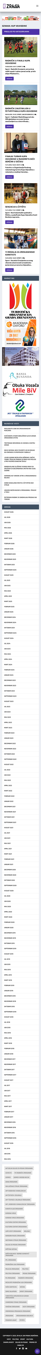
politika (25, 1269)
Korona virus (10, 1213)
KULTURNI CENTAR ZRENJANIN (15, 1222)
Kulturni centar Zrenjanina (16, 1227)
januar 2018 (8, 1054)
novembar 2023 (10, 685)
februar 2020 (9, 922)
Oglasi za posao (21, 1342)
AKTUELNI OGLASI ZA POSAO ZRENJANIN (19, 1168)
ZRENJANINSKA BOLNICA (24, 1316)
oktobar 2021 (9, 817)
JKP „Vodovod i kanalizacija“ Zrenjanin (20, 1204)
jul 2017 (7, 1085)
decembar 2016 (9, 1122)
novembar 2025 (10, 559)
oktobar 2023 (9, 691)
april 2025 (8, 596)
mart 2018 (8, 1043)
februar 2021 (9, 859)
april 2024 (8, 659)
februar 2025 (9, 606)
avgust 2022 (8, 764)
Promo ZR (33, 1342)
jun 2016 (7, 1154)
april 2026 (8, 533)
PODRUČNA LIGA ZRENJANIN (14, 1264)
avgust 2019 (8, 954)
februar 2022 (9, 796)
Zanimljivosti (8, 1342)
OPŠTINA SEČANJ (11, 1249)
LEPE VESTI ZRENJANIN (13, 1231)
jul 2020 (7, 896)
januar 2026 (8, 549)
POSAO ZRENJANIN (29, 1273)
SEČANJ (22, 1287)
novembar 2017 (10, 1064)
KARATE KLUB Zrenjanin (14, 1209)
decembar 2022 (10, 743)
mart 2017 (8, 1106)
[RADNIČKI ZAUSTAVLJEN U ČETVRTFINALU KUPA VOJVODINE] (20, 95)
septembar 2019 (10, 948)
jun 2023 (7, 712)
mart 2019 (8, 980)
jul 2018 (7, 1022)
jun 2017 (7, 1090)
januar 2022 (8, 801)
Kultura (29, 1339)
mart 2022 (8, 791)
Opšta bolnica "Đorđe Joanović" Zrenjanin (17, 1254)
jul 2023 (7, 706)
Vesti (18, 165)
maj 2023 (7, 717)
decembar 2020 (10, 869)
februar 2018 (9, 1048)
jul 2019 (7, 959)
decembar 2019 (9, 933)
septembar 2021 (10, 822)
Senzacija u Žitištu (15, 206)
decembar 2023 (10, 680)
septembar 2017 (10, 1075)
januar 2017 (8, 1117)
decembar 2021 (9, 806)
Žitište (22, 1320)
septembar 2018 (10, 1012)
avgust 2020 (9, 891)
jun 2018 (7, 1027)
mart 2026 (8, 538)
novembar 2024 (10, 622)
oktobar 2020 (9, 880)
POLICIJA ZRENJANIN (12, 1269)
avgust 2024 (9, 638)
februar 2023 (9, 733)
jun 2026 (7, 522)
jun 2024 (7, 649)
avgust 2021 (8, 827)
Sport (19, 66)
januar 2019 (8, 990)
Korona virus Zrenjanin (14, 1218)
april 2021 (8, 849)
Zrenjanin (9, 1316)
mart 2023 (8, 727)
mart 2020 (8, 917)
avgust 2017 (8, 1080)
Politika (15, 1339)
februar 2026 (9, 543)
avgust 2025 (8, 575)
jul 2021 (7, 833)
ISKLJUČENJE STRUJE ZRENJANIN (16, 1186)
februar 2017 (9, 1112)
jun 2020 (7, 901)
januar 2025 (8, 612)
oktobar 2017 (9, 1069)
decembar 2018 (10, 996)
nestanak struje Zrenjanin (15, 1240)
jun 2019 (7, 964)
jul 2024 (7, 643)
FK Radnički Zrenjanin (23, 1173)
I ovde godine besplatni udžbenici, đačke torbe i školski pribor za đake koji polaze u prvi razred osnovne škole (20, 459)
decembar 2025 (10, 554)
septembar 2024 (10, 633)
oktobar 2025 (9, 564)
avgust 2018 (8, 1017)
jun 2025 (7, 585)
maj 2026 (7, 528)
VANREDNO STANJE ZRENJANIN (15, 1302)
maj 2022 (7, 780)
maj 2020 (7, 906)
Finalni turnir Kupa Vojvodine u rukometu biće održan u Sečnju (20, 159)
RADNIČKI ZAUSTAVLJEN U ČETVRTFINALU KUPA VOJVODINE (21, 109)
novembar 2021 (10, 812)
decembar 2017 (9, 1059)
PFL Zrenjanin (10, 1260)
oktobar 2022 (9, 754)
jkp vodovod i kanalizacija (15, 1191)
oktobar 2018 (9, 1006)
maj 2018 (7, 1033)
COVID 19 (8, 1173)
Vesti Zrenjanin (28, 1307)
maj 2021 (7, 843)
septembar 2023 (10, 696)
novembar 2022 (10, 749)
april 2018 (8, 1038)
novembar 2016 (10, 1127)
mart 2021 (8, 854)
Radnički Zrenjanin (25, 1278)
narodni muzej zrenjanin (15, 1236)
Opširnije (9, 78)
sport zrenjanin (26, 1291)
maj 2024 (7, 654)
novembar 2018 (10, 1001)
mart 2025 (8, 601)
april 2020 (8, 912)
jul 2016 (7, 1148)
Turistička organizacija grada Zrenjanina (17, 1297)
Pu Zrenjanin (10, 1278)
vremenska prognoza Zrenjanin (17, 1311)
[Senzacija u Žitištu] (20, 193)
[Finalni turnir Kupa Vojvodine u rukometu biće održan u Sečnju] (20, 143)
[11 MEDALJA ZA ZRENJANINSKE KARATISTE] (20, 238)
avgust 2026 (8, 512)
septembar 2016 (10, 1138)
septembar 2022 (10, 759)
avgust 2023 (8, 701)
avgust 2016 (8, 1143)
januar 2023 (8, 738)
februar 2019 (9, 985)
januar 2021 (8, 864)
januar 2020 (8, 927)
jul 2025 (7, 580)
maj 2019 (7, 969)
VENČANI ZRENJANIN (12, 1307)
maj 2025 (7, 591)
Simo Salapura (11, 1291)
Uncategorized (27, 114)
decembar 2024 (10, 617)
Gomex (8, 1177)
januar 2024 (8, 675)
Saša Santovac (11, 1287)
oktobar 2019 (9, 943)
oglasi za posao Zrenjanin (15, 1245)
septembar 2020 (10, 885)
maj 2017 (7, 1096)
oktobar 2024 (9, 628)
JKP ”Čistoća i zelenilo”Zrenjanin (17, 1200)
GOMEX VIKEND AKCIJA (21, 1177)
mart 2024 (8, 664)
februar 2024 (9, 670)
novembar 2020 (10, 875)
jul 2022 (7, 770)
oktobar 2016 (9, 1133)
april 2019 (8, 975)
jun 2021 (7, 838)
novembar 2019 (10, 938)
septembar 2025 (10, 570)
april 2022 (8, 785)
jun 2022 (7, 775)
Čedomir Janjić (11, 1320)
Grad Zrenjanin (11, 1182)
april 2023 (8, 722)
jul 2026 (7, 517)
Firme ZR (20, 1345)
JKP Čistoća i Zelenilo (13, 1195)
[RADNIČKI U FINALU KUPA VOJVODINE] (20, 47)
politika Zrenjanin (12, 1273)
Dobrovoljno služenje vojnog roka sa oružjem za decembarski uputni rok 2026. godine (20, 468)
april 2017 (8, 1101)
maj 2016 (7, 1159)
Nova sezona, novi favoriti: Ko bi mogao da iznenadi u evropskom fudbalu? (19, 451)
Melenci (27, 1231)
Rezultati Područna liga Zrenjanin (18, 1282)
